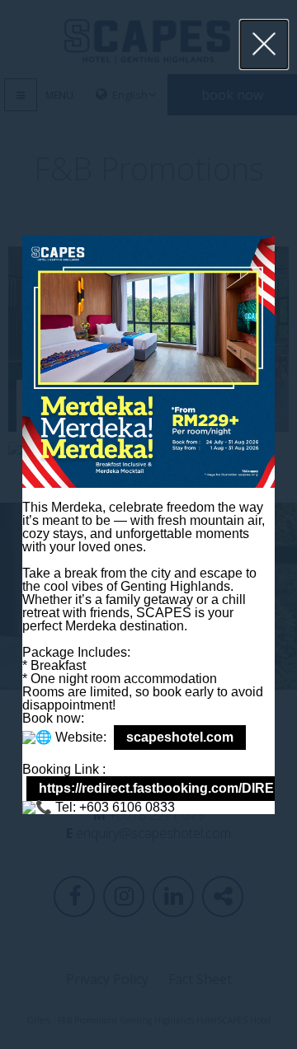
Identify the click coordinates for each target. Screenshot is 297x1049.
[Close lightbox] (264, 44)
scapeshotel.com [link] (179, 737)
